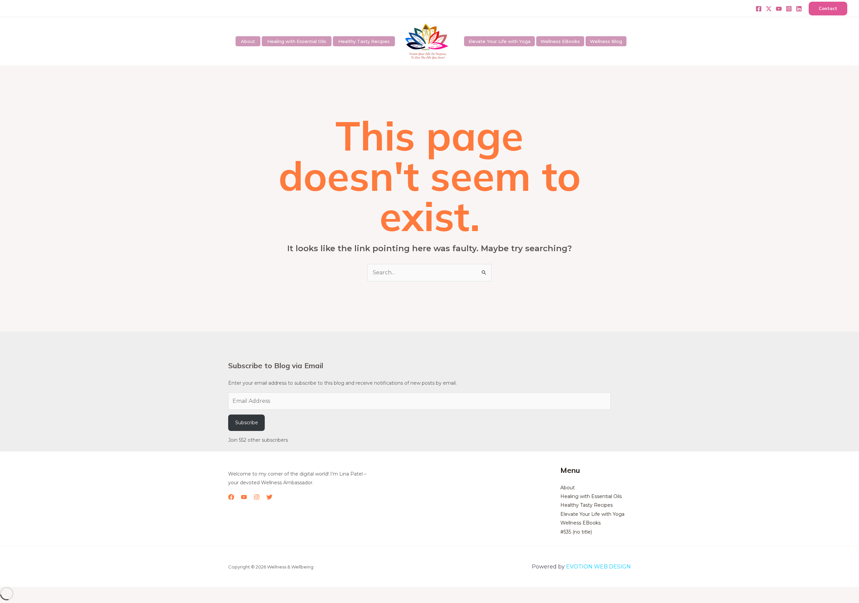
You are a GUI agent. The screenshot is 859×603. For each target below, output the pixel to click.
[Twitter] (769, 9)
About (248, 41)
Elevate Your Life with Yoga (499, 41)
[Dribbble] (799, 9)
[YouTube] (244, 497)
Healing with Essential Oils (296, 41)
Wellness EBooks (560, 41)
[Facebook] (759, 9)
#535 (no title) (576, 532)
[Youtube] (779, 9)
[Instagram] (789, 9)
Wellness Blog (606, 41)
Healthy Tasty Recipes (364, 41)
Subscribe (246, 423)
